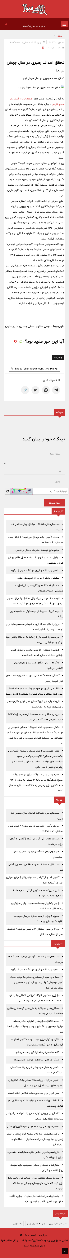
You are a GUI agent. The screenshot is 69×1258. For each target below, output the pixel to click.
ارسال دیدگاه (54, 503)
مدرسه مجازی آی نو (36, 1223)
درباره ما (43, 1235)
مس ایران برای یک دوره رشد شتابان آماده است (33, 1093)
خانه (60, 36)
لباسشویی (17, 1223)
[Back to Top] (65, 1251)
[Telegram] (56, 390)
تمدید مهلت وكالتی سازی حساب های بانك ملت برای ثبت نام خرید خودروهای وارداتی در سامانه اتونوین (35, 1183)
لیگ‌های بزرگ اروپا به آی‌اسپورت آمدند (38, 578)
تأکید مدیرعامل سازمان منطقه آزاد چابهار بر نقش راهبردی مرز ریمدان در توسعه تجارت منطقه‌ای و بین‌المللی (34, 1139)
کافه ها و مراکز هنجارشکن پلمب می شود (37, 1052)
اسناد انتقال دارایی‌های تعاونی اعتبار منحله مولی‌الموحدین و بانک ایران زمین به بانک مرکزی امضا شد (35, 1026)
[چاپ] (42, 48)
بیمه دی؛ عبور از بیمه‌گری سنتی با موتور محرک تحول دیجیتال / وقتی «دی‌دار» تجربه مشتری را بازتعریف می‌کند (36, 982)
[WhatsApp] (46, 390)
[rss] (21, 1235)
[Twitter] (35, 390)
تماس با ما (30, 1235)
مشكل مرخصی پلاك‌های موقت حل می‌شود (36, 1059)
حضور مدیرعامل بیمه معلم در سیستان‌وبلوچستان (33, 1126)
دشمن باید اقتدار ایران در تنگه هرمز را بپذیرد (35, 570)
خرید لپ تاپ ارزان (58, 1223)
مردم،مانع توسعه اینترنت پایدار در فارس (37, 550)
